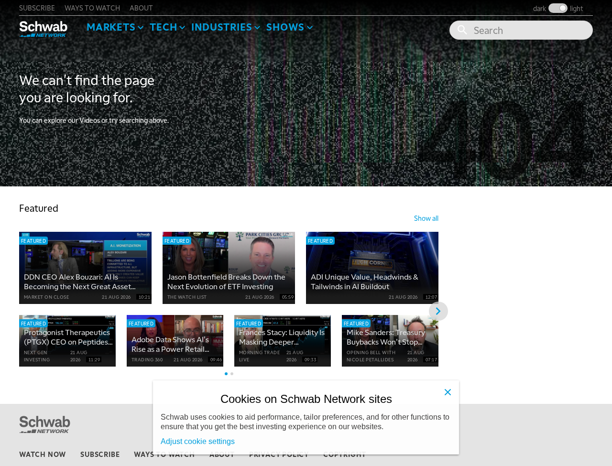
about (141, 7)
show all (426, 218)
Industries (221, 27)
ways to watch (92, 7)
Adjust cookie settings (198, 441)
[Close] (447, 392)
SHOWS (285, 27)
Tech (163, 27)
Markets (111, 27)
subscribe (37, 7)
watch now (42, 454)
